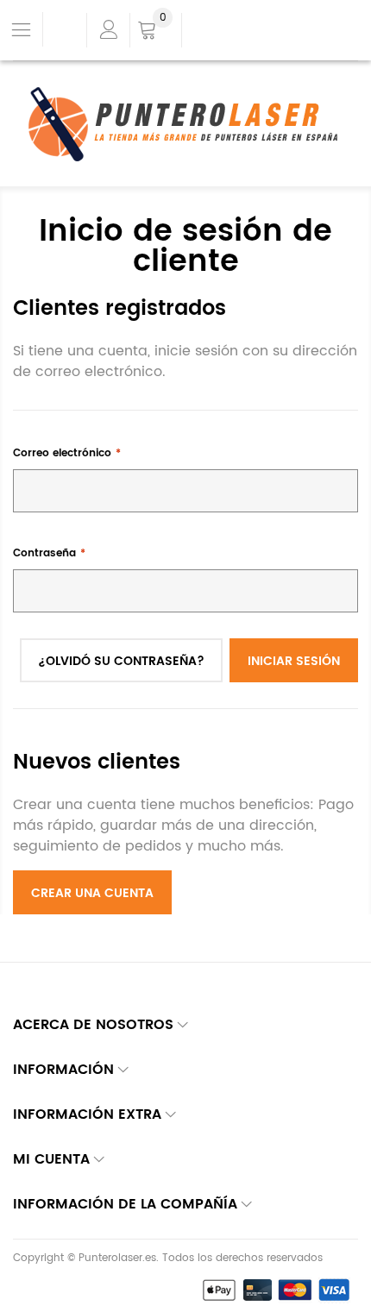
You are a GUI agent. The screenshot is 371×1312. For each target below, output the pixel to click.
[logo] (186, 124)
